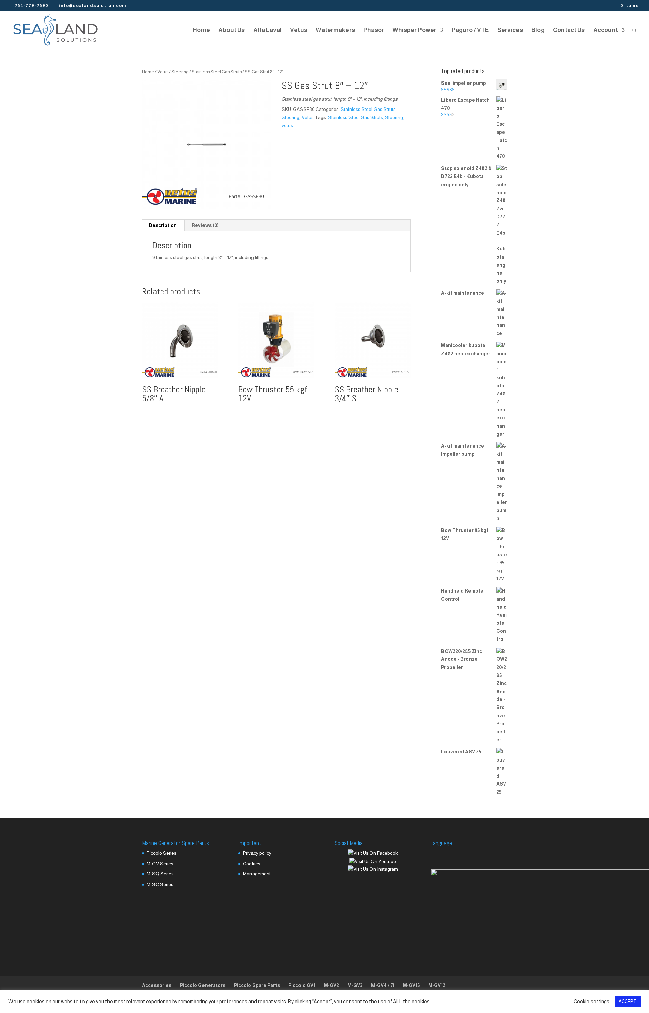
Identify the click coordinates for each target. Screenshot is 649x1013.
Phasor (373, 30)
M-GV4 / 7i (382, 985)
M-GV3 (355, 985)
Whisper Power (414, 30)
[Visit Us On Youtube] (372, 861)
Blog (538, 30)
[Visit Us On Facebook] (372, 853)
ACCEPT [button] (627, 1001)
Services (510, 30)
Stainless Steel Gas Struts (217, 71)
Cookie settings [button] (591, 1001)
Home (201, 30)
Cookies (251, 863)
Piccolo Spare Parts (257, 985)
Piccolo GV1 (301, 985)
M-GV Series (160, 863)
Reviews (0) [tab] (205, 225)
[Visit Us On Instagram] (372, 869)
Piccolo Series (161, 853)
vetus (287, 125)
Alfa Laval (267, 30)
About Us (231, 30)
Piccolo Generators (202, 985)
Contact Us (569, 30)
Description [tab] (163, 225)
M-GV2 (331, 985)
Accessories (156, 985)
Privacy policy (257, 853)
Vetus (298, 30)
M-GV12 (437, 985)
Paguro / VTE (470, 30)
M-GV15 (411, 985)
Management (257, 873)
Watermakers (335, 30)
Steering (180, 71)
